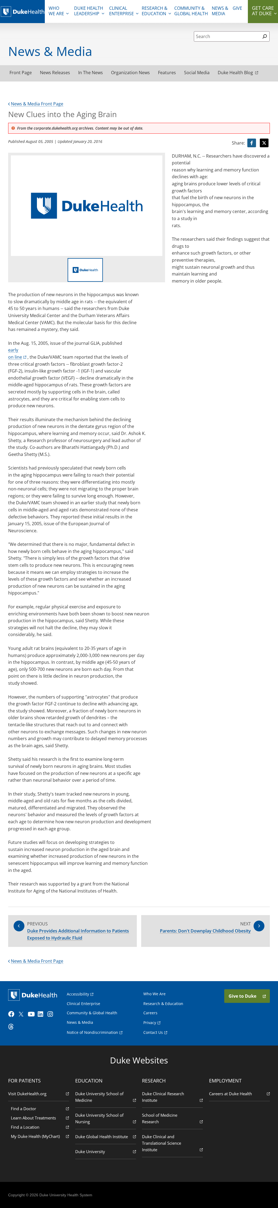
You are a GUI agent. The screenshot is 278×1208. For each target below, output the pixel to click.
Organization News (130, 73)
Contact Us (153, 1032)
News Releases (55, 73)
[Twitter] (22, 1014)
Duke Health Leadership (88, 11)
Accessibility (78, 994)
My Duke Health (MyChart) (35, 1136)
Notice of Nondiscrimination (92, 1032)
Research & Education (155, 11)
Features (167, 73)
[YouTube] (32, 1014)
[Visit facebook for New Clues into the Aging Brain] (251, 143)
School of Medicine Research (159, 1118)
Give (237, 8)
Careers (150, 1012)
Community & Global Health (191, 11)
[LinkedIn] (42, 1014)
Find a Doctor (23, 1108)
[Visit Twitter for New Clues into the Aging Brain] (264, 143)
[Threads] (12, 1027)
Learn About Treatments (33, 1118)
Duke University (90, 1151)
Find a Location (25, 1127)
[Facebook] (12, 1014)
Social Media (197, 73)
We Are (56, 11)
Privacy (149, 1022)
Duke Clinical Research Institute (163, 1097)
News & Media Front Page (37, 104)
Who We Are (154, 993)
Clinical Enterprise (121, 11)
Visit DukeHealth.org (27, 1093)
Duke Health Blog (235, 73)
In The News (90, 73)
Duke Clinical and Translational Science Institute (161, 1143)
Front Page (21, 73)
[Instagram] (52, 1014)
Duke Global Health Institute (101, 1136)
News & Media (220, 11)
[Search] (265, 36)
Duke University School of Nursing (99, 1118)
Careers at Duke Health (230, 1093)
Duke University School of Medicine (99, 1097)
